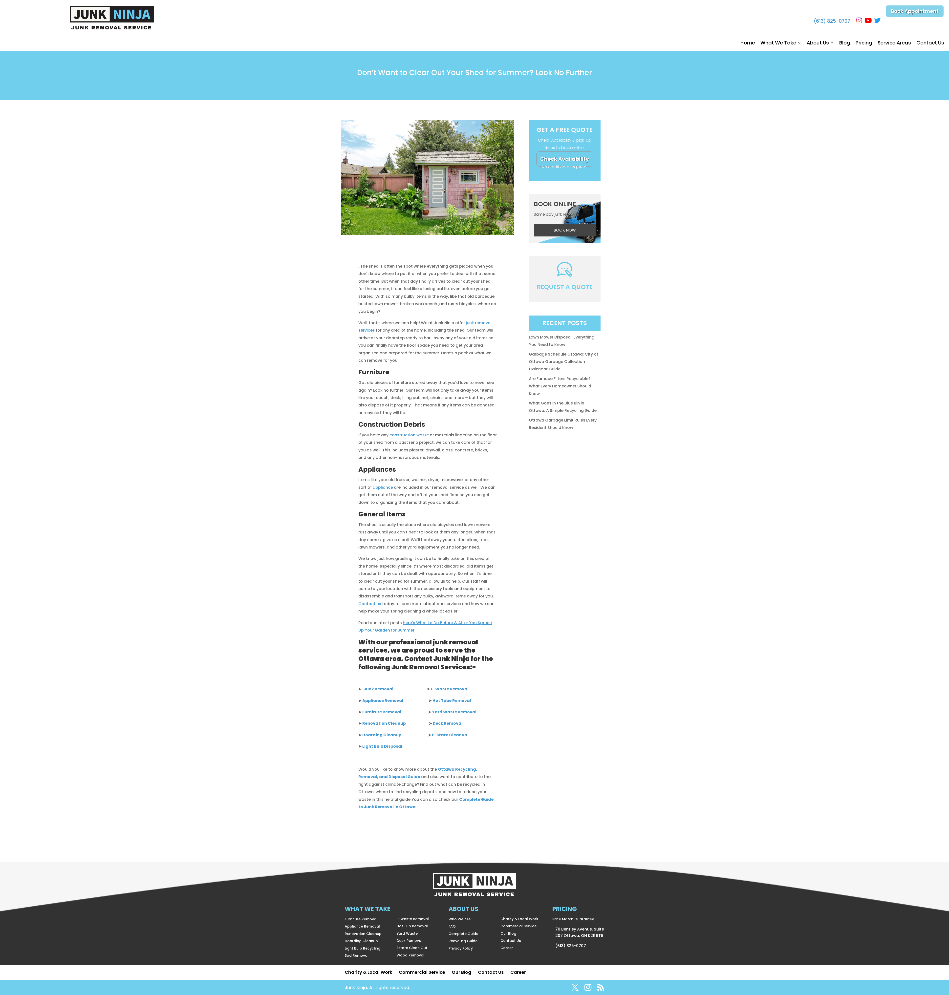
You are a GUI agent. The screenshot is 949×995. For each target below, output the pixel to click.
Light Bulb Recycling (362, 948)
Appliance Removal (362, 926)
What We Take (778, 43)
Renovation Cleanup (363, 933)
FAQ (452, 926)
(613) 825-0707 (832, 21)
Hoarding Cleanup (361, 940)
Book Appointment (915, 11)
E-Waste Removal (413, 918)
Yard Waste (407, 933)
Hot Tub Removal (412, 926)
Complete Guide (463, 933)
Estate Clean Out (412, 947)
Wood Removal (410, 955)
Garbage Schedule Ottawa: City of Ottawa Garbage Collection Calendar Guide (563, 361)
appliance (383, 487)
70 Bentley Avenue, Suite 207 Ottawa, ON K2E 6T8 (579, 932)
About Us (818, 43)
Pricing (864, 43)
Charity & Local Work (519, 918)
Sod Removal (356, 955)
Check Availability (564, 159)
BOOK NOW (565, 230)
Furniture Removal (361, 919)
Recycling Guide (463, 940)
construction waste (409, 435)
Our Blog (508, 933)
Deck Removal (409, 940)
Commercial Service (518, 926)
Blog (844, 43)
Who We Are (460, 919)
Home (747, 43)
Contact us (369, 604)
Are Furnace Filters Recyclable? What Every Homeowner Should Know (560, 386)
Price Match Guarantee (573, 919)
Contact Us (930, 43)
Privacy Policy (461, 948)
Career (506, 947)
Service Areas (894, 43)
